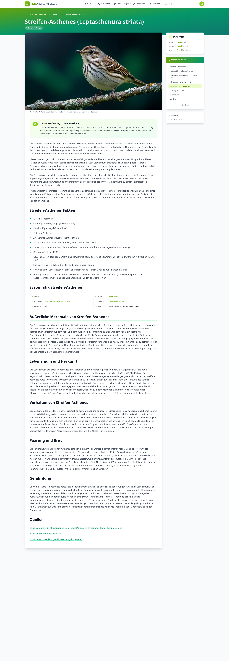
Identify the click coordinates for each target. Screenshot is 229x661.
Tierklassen (105, 4)
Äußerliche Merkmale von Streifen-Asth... (183, 76)
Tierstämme (156, 4)
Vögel (179, 42)
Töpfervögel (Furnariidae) (119, 301)
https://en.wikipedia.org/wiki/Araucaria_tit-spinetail (56, 539)
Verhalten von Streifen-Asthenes (182, 86)
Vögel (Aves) (113, 296)
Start (29, 14)
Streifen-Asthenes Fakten (179, 67)
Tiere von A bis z (40, 14)
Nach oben (186, 105)
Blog (170, 4)
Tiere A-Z (90, 4)
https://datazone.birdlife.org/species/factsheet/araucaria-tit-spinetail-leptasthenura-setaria (76, 527)
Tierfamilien (140, 4)
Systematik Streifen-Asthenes (181, 71)
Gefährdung (174, 95)
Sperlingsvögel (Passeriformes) (57, 301)
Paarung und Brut (176, 90)
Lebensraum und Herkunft (180, 82)
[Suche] (201, 3)
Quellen (172, 99)
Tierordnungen (123, 4)
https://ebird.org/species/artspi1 (46, 533)
